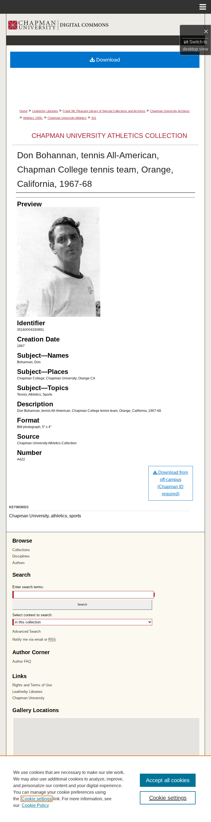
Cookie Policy (35, 805)
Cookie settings (36, 798)
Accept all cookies (168, 780)
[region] (105, 789)
